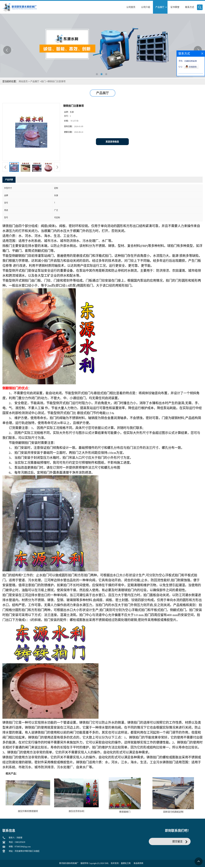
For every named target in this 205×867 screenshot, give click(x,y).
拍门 (43, 81)
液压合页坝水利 (76, 811)
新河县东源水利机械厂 (68, 863)
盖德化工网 (126, 863)
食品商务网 (138, 863)
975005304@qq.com (23, 847)
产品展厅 (34, 81)
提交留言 (177, 841)
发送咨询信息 (112, 141)
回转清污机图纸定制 (173, 812)
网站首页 (23, 81)
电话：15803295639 (17, 842)
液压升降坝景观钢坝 (28, 811)
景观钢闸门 (124, 812)
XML (106, 863)
